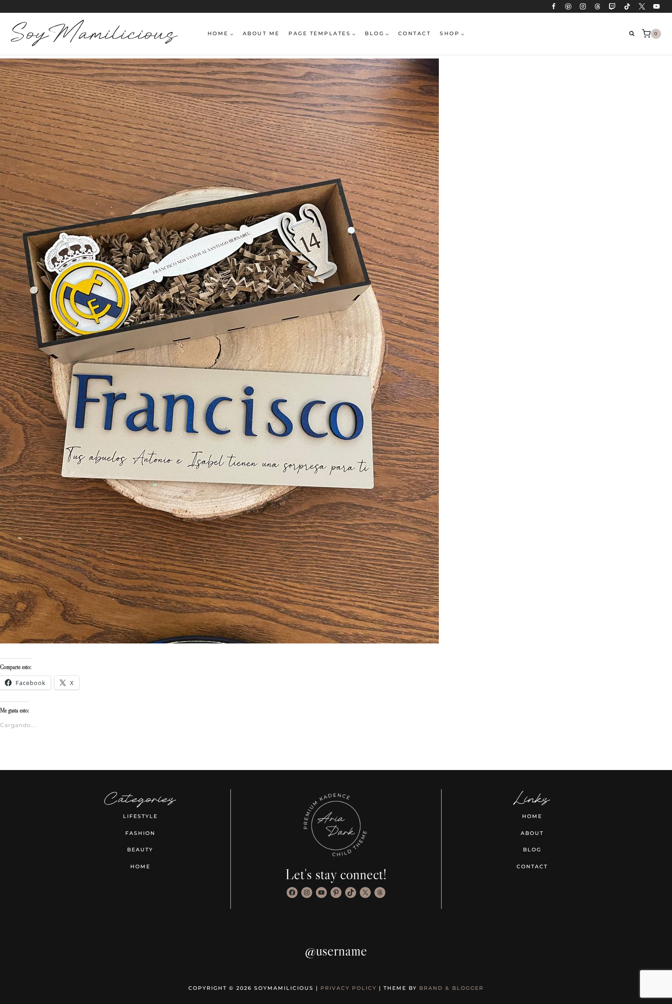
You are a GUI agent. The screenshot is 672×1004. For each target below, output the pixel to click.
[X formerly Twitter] (641, 6)
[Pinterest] (568, 6)
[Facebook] (553, 6)
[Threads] (597, 6)
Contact (414, 33)
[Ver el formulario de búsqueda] (631, 33)
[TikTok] (627, 6)
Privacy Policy (348, 988)
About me (261, 33)
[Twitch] (612, 6)
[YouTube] (656, 6)
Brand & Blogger (451, 988)
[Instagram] (582, 6)
